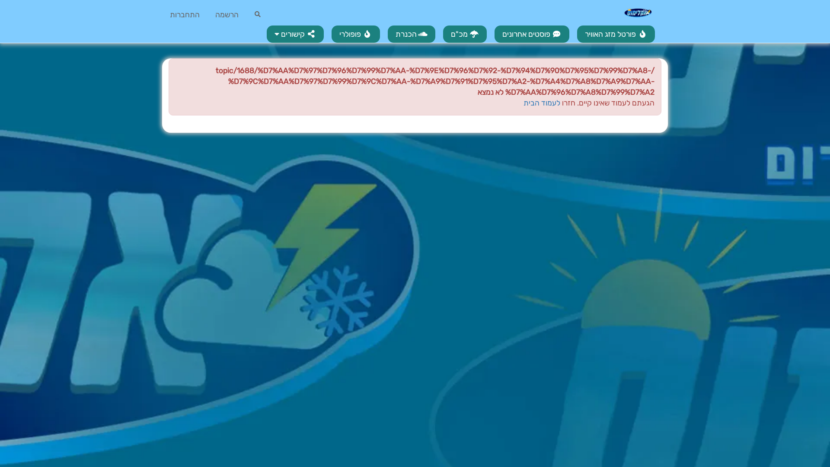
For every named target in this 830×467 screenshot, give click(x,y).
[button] (295, 34)
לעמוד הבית (542, 103)
